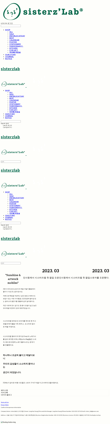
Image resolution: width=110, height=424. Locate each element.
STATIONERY (15, 44)
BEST (11, 38)
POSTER (13, 42)
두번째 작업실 (15, 52)
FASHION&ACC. (16, 46)
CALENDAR (14, 40)
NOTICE (8, 59)
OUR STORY (10, 55)
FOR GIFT (13, 50)
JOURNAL (9, 57)
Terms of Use (5, 402)
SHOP (7, 30)
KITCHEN (13, 48)
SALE (11, 34)
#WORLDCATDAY (17, 36)
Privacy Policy (5, 405)
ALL (11, 32)
